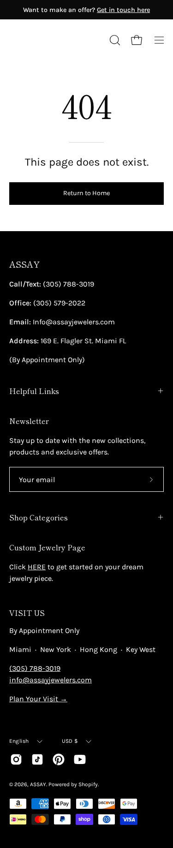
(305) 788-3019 (34, 668)
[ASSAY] (50, 40)
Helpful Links (34, 390)
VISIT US (27, 612)
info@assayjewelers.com (50, 679)
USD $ (70, 741)
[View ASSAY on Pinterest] (59, 759)
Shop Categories (38, 517)
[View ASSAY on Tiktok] (37, 759)
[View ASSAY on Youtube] (80, 759)
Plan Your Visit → (38, 698)
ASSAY (24, 264)
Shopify (88, 784)
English (19, 741)
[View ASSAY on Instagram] (16, 759)
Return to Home (86, 193)
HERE (37, 566)
